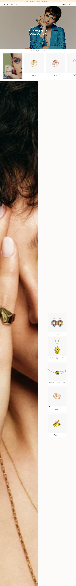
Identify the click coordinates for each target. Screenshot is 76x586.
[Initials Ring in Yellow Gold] (34, 63)
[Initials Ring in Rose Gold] (55, 63)
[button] (3, 4)
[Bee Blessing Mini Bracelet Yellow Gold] (57, 372)
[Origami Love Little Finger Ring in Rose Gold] (57, 396)
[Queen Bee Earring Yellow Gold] (57, 322)
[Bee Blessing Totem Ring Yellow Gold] (57, 423)
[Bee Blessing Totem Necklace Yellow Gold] (57, 346)
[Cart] (72, 4)
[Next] (74, 63)
